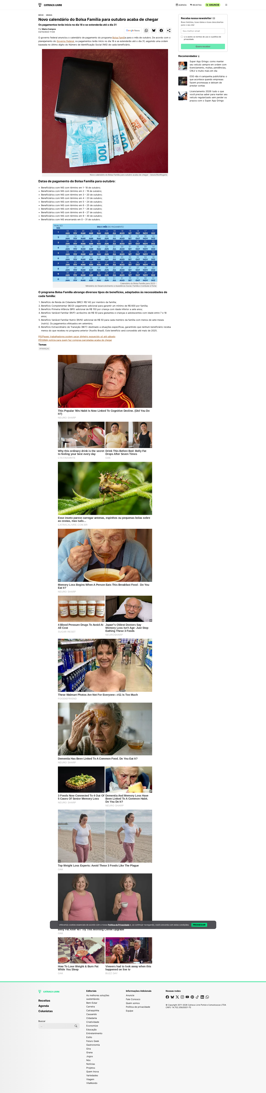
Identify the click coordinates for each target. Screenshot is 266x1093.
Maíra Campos (49, 29)
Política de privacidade (138, 1006)
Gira (88, 1048)
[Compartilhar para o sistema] (169, 30)
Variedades (92, 1075)
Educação (91, 1029)
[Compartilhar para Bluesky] (154, 30)
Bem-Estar (91, 1002)
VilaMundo (91, 1083)
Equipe (129, 1010)
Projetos (90, 1067)
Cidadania (91, 1018)
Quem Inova (92, 1071)
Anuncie (214, 4)
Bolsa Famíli (118, 37)
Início (41, 15)
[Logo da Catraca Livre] (50, 4)
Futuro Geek (92, 1041)
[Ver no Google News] (133, 30)
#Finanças (44, 349)
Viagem (90, 1079)
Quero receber (203, 46)
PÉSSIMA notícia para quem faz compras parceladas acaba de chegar (75, 340)
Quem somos (133, 1003)
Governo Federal (65, 41)
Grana (49, 15)
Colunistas (45, 1011)
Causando (91, 1014)
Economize (92, 1025)
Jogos (89, 1056)
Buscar (41, 1021)
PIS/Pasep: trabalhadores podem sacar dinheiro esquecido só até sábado (76, 336)
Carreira (90, 1006)
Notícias (90, 1064)
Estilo (89, 1037)
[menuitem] (59, 1001)
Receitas (197, 5)
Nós (88, 1060)
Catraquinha (92, 1010)
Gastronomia (93, 1044)
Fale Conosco (133, 999)
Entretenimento (94, 1033)
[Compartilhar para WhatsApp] (146, 30)
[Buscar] (76, 1026)
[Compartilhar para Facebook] (161, 30)
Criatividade (92, 1022)
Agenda (182, 5)
